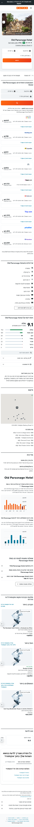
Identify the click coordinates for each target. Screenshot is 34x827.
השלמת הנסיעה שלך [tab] (24, 762)
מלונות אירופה (11, 818)
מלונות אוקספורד (11, 821)
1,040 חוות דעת (13, 43)
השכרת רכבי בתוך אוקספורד (21, 775)
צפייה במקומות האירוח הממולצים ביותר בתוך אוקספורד (7, 685)
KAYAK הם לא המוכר (25, 802)
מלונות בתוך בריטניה (23, 819)
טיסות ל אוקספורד (24, 772)
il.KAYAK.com (25, 818)
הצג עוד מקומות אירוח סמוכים (7, 605)
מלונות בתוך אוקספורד (23, 778)
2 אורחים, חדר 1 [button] (25, 56)
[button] (2, 3)
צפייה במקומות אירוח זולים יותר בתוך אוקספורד (8, 644)
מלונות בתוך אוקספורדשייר (23, 821)
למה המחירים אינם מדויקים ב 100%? (20, 808)
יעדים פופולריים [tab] (10, 762)
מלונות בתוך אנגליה (12, 819)
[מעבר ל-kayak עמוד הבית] (22, 8)
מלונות (18, 818)
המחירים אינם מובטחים (25, 796)
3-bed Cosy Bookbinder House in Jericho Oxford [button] (18, 709)
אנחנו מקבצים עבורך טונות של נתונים (20, 805)
